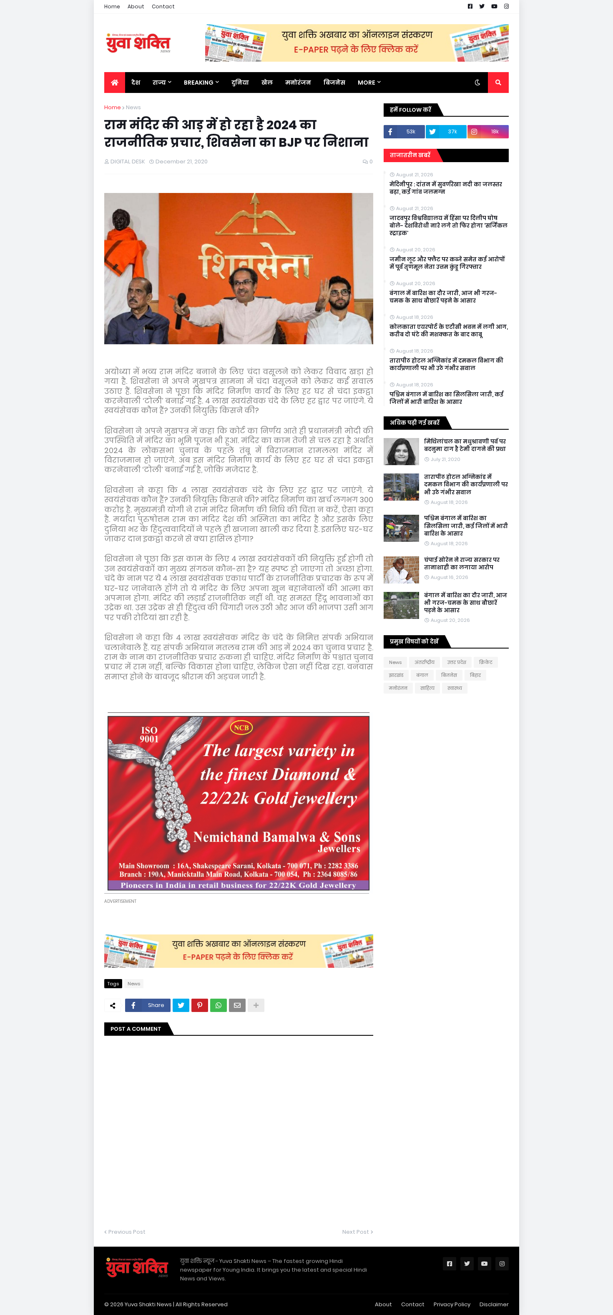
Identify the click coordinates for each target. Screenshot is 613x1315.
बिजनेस (449, 675)
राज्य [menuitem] (159, 82)
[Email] (237, 1005)
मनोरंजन (398, 688)
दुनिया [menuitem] (240, 82)
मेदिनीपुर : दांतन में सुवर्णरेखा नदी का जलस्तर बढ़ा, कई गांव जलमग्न (445, 188)
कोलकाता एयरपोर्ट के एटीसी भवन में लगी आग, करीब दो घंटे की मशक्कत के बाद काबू (448, 330)
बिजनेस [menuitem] (334, 82)
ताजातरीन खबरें (410, 155)
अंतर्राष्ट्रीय (425, 662)
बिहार (475, 675)
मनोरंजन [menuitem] (298, 82)
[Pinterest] (199, 1005)
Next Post (355, 1232)
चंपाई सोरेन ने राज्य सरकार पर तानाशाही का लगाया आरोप (462, 563)
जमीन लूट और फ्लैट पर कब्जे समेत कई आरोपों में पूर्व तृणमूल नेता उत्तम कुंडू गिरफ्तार (447, 263)
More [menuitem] (366, 82)
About (136, 6)
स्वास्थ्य (454, 688)
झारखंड (396, 675)
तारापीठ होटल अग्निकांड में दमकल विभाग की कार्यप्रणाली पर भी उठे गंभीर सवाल (446, 364)
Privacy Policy (452, 1304)
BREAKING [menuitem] (199, 82)
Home (112, 6)
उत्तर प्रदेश (456, 662)
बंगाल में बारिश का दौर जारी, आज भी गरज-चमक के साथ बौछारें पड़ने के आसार (443, 297)
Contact (163, 6)
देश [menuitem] (135, 82)
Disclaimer (494, 1304)
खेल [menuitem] (267, 82)
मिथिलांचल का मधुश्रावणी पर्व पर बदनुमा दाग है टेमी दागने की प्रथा (465, 445)
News (133, 107)
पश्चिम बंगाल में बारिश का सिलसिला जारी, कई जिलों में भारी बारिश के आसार (446, 398)
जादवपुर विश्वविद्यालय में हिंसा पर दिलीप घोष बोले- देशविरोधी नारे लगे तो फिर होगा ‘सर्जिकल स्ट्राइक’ (448, 226)
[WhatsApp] (218, 1005)
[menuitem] (114, 82)
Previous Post (127, 1232)
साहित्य (427, 688)
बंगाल (422, 675)
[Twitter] (181, 1005)
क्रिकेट (485, 662)
